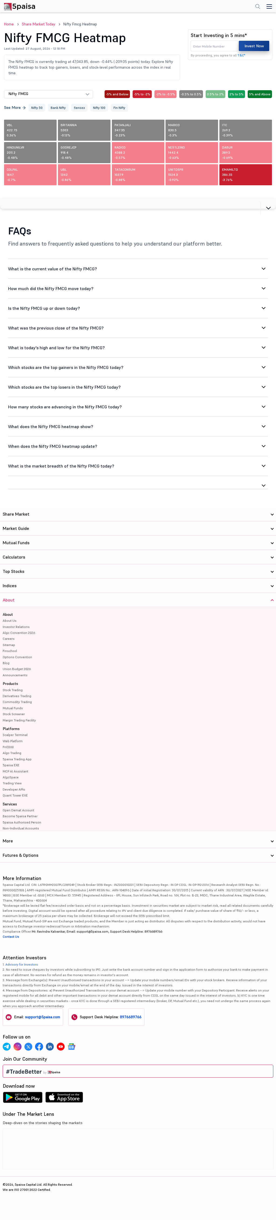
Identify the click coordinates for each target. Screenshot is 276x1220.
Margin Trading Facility (19, 720)
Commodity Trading (17, 702)
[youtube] (61, 1047)
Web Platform (13, 741)
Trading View (12, 783)
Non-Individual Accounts (21, 828)
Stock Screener (14, 714)
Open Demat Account (18, 810)
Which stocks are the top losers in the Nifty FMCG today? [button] (64, 387)
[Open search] (258, 7)
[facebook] (39, 1047)
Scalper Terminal (15, 735)
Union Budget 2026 (17, 669)
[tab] (138, 203)
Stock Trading (13, 690)
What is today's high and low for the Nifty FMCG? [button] (56, 347)
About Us (9, 621)
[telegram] (7, 1047)
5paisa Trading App (17, 759)
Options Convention (17, 657)
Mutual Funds (13, 708)
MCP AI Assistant (15, 771)
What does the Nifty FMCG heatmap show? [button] (50, 426)
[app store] (64, 1099)
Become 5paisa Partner (20, 816)
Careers (9, 639)
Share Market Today (38, 24)
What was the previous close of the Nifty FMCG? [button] (56, 328)
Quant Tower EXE (15, 795)
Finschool (10, 651)
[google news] (71, 1047)
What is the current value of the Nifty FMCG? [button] (52, 268)
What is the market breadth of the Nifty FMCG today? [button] (61, 466)
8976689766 (131, 1016)
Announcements (15, 675)
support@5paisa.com (42, 1016)
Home (9, 24)
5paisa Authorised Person (22, 822)
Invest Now (254, 45)
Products (10, 683)
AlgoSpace (11, 777)
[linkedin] (50, 1047)
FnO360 (8, 747)
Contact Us (11, 937)
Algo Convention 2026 (19, 633)
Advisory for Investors (21, 964)
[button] (138, 203)
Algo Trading (12, 753)
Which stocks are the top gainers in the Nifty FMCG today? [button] (65, 367)
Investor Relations (16, 627)
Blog (6, 663)
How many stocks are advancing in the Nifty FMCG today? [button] (65, 406)
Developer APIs (14, 789)
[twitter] (28, 1047)
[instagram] (17, 1047)
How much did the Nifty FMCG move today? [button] (51, 288)
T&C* (241, 55)
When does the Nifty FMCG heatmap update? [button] (52, 446)
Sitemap (9, 645)
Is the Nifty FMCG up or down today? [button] (44, 308)
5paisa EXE (11, 765)
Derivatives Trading (17, 696)
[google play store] (23, 1099)
